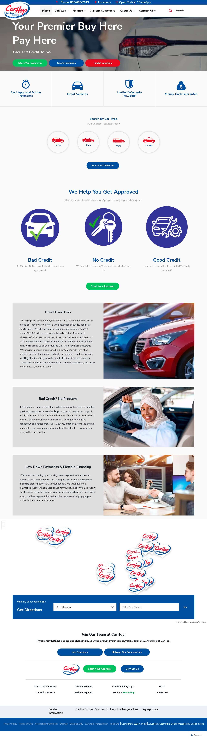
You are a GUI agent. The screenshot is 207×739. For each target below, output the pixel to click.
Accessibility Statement (46, 723)
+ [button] (4, 523)
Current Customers (102, 10)
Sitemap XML (76, 723)
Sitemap (64, 723)
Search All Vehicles (102, 165)
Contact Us (146, 10)
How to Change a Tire (124, 709)
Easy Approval (150, 709)
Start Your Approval (30, 63)
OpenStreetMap (199, 622)
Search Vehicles (66, 63)
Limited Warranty (45, 692)
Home (46, 10)
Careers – (123, 692)
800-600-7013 (79, 2)
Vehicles (60, 10)
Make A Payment (84, 692)
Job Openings (80, 652)
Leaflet (178, 622)
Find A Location (103, 63)
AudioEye (114, 723)
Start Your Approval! (45, 686)
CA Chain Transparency (96, 723)
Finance (78, 10)
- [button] (4, 527)
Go (185, 607)
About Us (126, 10)
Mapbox (187, 622)
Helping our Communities (127, 652)
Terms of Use (26, 723)
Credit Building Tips (123, 686)
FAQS (162, 686)
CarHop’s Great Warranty (91, 709)
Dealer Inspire (197, 723)
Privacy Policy (10, 723)
